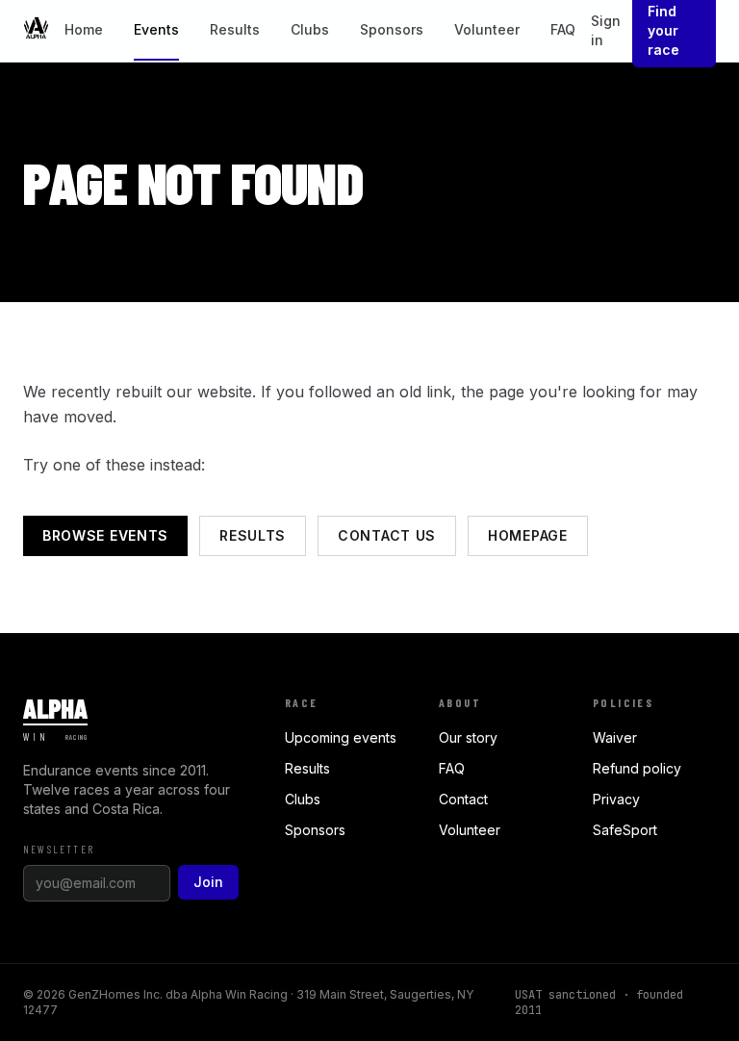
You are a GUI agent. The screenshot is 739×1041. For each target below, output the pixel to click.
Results (235, 29)
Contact (463, 799)
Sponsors (391, 29)
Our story (468, 737)
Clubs (310, 29)
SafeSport (625, 830)
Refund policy (637, 768)
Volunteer (487, 29)
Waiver (615, 737)
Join (208, 882)
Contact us (387, 535)
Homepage (528, 535)
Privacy (616, 799)
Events (156, 29)
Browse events (105, 535)
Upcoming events (340, 737)
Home (83, 29)
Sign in (606, 30)
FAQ (562, 29)
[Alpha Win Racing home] (36, 31)
